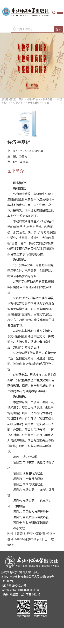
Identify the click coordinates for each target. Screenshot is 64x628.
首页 (21, 99)
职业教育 (47, 99)
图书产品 (33, 99)
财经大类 (18, 102)
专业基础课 (34, 102)
